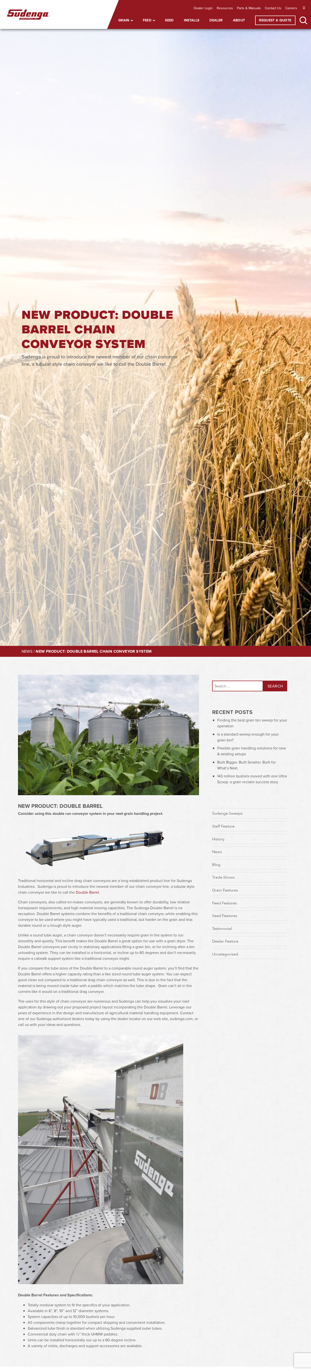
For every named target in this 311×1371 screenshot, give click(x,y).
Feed (147, 20)
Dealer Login (203, 8)
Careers (291, 8)
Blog (216, 864)
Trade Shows (223, 877)
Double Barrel (87, 892)
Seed (169, 20)
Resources (225, 8)
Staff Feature (223, 826)
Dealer (216, 20)
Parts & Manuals (249, 8)
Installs (191, 20)
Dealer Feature (225, 941)
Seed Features (224, 915)
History (218, 839)
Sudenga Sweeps (227, 813)
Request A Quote (275, 20)
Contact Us (273, 8)
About (239, 20)
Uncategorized (225, 954)
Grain (123, 20)
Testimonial (222, 928)
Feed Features (224, 903)
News (27, 651)
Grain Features (225, 890)
